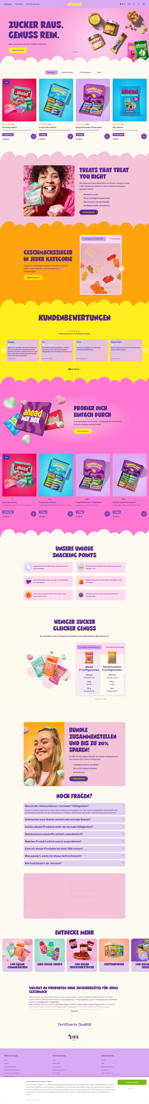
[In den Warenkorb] (33, 136)
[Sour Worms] (130, 100)
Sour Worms (118, 127)
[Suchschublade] (134, 4)
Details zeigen (32, 1100)
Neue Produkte (67, 72)
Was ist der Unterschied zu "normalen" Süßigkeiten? (57, 806)
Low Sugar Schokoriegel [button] (115, 647)
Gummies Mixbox (9, 127)
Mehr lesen (74, 1011)
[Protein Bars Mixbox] (56, 100)
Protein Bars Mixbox (47, 127)
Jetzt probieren (18, 52)
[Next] (122, 268)
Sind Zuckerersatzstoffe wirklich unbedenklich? (54, 834)
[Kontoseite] (138, 4)
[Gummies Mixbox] (19, 100)
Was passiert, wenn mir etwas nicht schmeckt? (53, 856)
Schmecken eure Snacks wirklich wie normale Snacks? (58, 819)
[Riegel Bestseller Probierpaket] (93, 100)
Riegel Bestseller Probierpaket (89, 127)
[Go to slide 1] (73, 52)
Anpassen (131, 1088)
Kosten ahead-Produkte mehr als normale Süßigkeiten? (59, 827)
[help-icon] (129, 4)
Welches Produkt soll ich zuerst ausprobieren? (53, 841)
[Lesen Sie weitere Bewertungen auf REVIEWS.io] (74, 369)
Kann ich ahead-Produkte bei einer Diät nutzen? (54, 848)
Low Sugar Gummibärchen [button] (93, 239)
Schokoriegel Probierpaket (124, 502)
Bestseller (51, 72)
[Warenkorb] (143, 4)
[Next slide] (142, 955)
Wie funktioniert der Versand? (43, 863)
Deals (99, 72)
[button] (3, 350)
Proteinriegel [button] (115, 239)
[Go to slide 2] (77, 52)
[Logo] (74, 4)
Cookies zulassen (132, 1082)
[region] (74, 350)
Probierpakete (85, 72)
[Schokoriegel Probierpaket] (130, 475)
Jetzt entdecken (33, 278)
